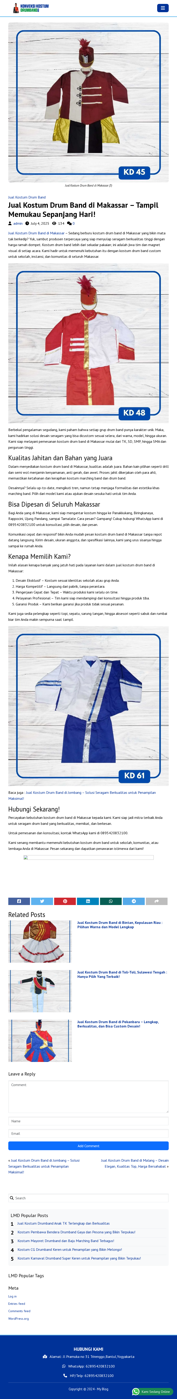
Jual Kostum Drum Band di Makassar (36, 233)
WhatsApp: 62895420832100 (91, 1366)
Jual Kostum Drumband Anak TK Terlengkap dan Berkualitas (64, 1223)
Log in (12, 1296)
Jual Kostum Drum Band (27, 197)
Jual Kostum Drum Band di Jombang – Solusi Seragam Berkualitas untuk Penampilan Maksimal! (44, 1166)
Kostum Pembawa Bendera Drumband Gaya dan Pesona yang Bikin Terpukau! (76, 1232)
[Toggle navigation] (163, 8)
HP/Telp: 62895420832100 (91, 1375)
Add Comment (89, 1146)
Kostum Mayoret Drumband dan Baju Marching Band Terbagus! (66, 1240)
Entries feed (16, 1304)
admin (18, 223)
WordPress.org (18, 1319)
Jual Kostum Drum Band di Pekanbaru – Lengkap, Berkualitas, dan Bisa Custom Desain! (118, 1024)
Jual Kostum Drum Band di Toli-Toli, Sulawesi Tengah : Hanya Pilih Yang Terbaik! (122, 974)
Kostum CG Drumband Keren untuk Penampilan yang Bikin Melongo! (70, 1249)
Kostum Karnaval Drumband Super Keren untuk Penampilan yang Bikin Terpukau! (79, 1258)
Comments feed (19, 1311)
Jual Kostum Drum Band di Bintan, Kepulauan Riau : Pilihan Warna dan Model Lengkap (119, 924)
